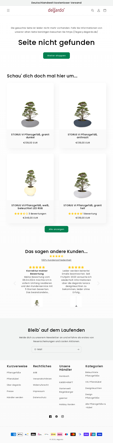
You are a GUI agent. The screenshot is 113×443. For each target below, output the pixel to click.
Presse (10, 391)
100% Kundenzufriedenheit (56, 260)
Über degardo (14, 385)
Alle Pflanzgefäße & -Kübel (95, 406)
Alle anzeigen (56, 229)
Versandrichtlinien (42, 378)
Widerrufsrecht (41, 385)
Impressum (39, 391)
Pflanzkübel (13, 378)
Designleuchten (93, 388)
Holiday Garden (67, 404)
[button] (8, 10)
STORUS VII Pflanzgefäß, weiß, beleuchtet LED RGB (30, 207)
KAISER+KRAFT (66, 382)
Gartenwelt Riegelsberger (66, 390)
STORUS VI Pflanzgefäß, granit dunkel (30, 136)
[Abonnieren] (78, 349)
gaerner (63, 398)
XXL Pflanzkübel (93, 382)
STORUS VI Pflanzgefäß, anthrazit (83, 136)
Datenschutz (39, 397)
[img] (57, 256)
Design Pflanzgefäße (92, 396)
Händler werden (15, 397)
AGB (35, 372)
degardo (60, 439)
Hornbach (64, 376)
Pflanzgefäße (14, 372)
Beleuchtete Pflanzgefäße (92, 374)
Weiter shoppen (56, 55)
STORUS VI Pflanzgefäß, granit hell (83, 207)
